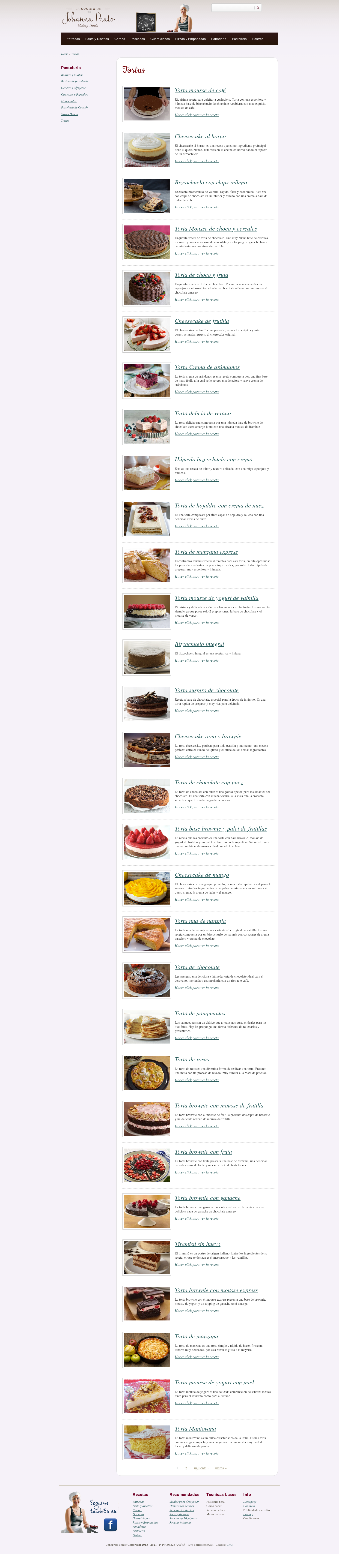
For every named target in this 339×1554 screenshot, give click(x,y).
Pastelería (239, 39)
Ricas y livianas (179, 1514)
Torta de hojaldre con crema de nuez (219, 505)
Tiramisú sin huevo (197, 1243)
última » (221, 1467)
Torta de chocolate (197, 967)
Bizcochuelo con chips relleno (211, 182)
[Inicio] (89, 17)
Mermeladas (69, 101)
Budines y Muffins (72, 75)
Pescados (138, 39)
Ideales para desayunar (184, 1502)
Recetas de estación (182, 1510)
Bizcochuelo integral (199, 643)
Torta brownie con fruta (203, 1151)
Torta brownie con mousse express (216, 1290)
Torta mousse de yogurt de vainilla (217, 597)
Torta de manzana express (206, 551)
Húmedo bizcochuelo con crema (214, 459)
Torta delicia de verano (203, 413)
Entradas (73, 39)
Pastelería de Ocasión (75, 107)
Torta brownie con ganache (208, 1197)
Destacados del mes (182, 1506)
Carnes (119, 39)
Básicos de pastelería (74, 81)
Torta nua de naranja (200, 920)
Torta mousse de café (200, 90)
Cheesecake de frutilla (202, 320)
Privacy (248, 1514)
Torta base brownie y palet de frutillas (221, 828)
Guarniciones (160, 39)
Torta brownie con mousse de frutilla (219, 1105)
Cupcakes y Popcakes (74, 94)
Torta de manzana (196, 1336)
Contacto (249, 1506)
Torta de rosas (192, 1059)
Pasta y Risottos (97, 39)
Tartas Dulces (69, 114)
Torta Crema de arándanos (207, 367)
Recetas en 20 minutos (183, 1518)
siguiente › (200, 1467)
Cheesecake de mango (202, 874)
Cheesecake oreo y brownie (208, 736)
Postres (257, 39)
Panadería (218, 39)
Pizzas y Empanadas (190, 39)
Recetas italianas (180, 1522)
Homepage (249, 1502)
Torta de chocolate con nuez (209, 782)
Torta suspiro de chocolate (207, 690)
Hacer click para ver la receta (197, 114)
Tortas (65, 120)
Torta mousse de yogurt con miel (214, 1382)
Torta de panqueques (200, 1013)
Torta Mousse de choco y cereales (216, 228)
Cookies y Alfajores (73, 88)
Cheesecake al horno (200, 136)
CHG (229, 1544)
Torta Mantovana (195, 1428)
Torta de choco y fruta (201, 274)
